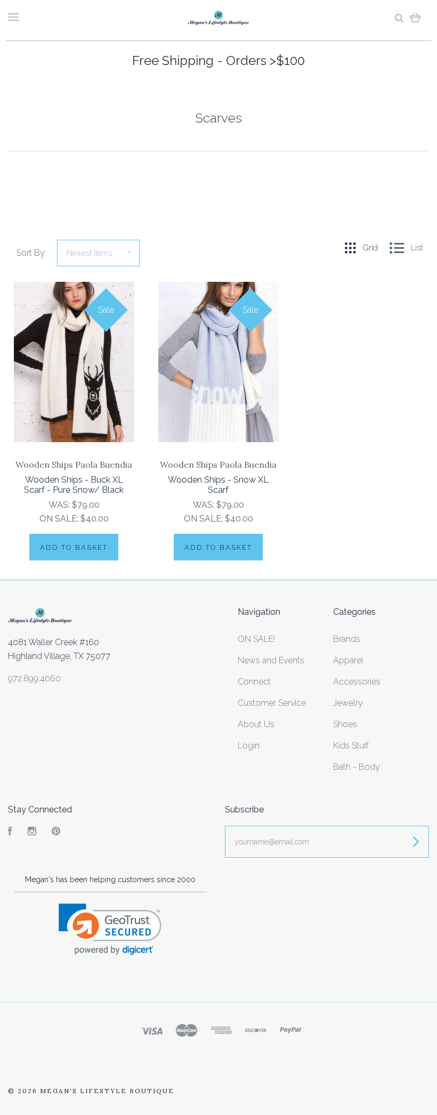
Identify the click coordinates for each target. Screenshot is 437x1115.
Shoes (345, 724)
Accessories (357, 682)
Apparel (348, 660)
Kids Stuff (351, 745)
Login (249, 745)
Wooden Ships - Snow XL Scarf (218, 485)
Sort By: (31, 253)
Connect (254, 682)
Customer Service (272, 703)
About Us (256, 724)
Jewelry (348, 703)
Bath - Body (356, 767)
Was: (60, 505)
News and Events (271, 660)
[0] (415, 17)
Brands (346, 639)
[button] (110, 929)
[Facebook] (10, 832)
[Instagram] (32, 832)
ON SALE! (256, 639)
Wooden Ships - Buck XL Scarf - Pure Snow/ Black (74, 485)
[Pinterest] (56, 832)
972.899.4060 (34, 678)
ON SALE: (59, 519)
